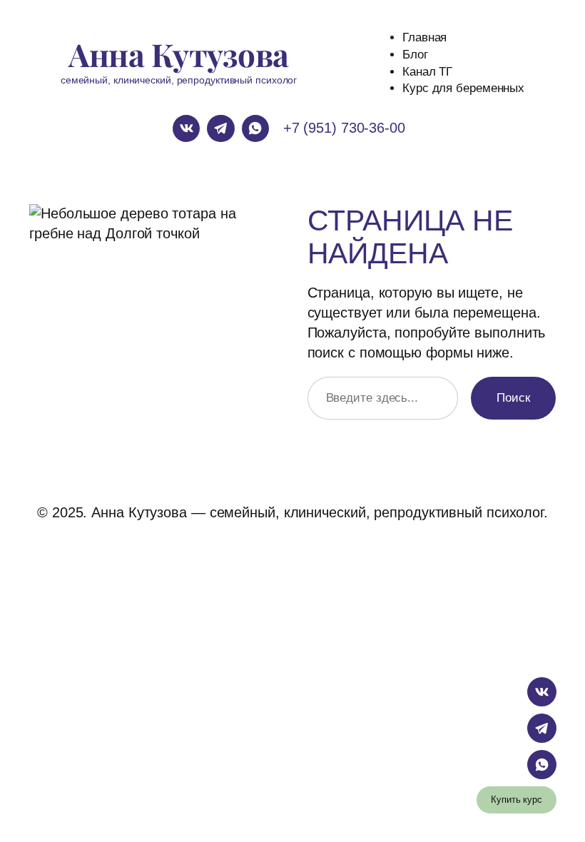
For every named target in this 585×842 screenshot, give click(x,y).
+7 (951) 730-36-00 (344, 128)
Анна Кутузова (178, 54)
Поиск (513, 398)
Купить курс (516, 799)
